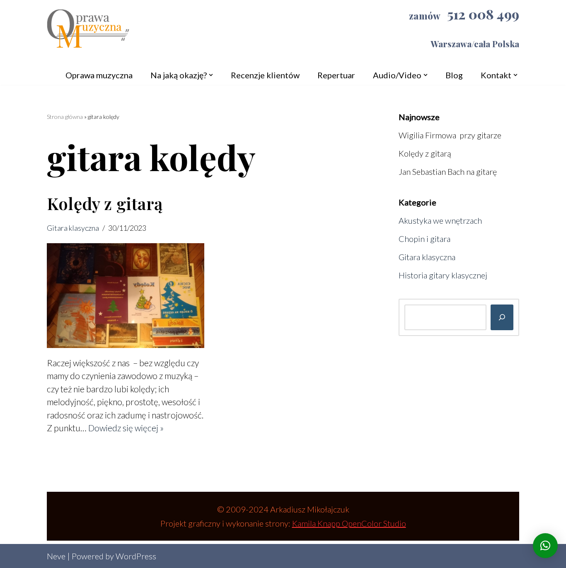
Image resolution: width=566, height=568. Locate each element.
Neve (56, 556)
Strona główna (65, 116)
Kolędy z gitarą (104, 203)
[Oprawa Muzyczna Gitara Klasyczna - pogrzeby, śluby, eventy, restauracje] (88, 32)
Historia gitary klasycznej (443, 275)
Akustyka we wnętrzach (440, 220)
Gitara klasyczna (73, 227)
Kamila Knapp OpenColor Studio (349, 523)
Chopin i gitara (424, 239)
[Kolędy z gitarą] (125, 295)
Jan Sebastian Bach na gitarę (448, 171)
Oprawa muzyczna (99, 75)
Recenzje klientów (265, 75)
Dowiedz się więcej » (126, 428)
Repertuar (336, 75)
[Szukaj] (502, 317)
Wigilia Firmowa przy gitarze (450, 135)
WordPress (136, 556)
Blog (454, 75)
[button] (211, 75)
